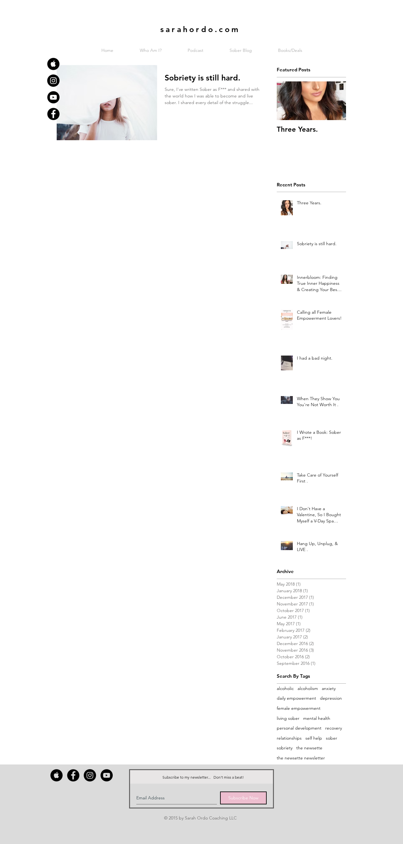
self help (313, 738)
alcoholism (308, 688)
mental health (316, 718)
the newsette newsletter (301, 758)
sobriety (284, 748)
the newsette (309, 748)
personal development (299, 728)
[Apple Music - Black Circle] (53, 64)
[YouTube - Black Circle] (53, 97)
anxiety (329, 688)
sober (331, 738)
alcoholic (285, 688)
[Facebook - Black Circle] (53, 114)
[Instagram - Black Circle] (53, 80)
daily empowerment (296, 698)
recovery (333, 728)
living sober (288, 718)
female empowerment (299, 708)
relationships (289, 738)
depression (331, 698)
